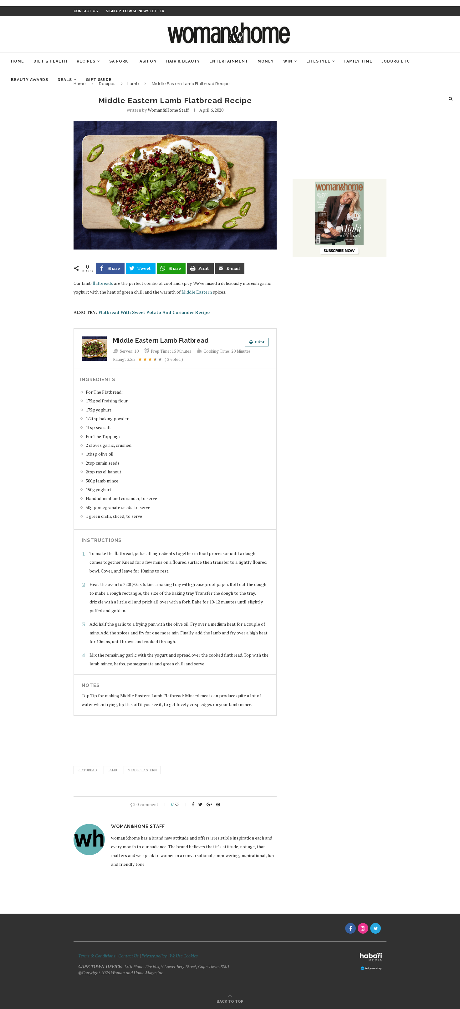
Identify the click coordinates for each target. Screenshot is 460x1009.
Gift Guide (99, 80)
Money (266, 61)
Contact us (86, 11)
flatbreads (103, 283)
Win (288, 61)
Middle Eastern (196, 292)
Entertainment (228, 61)
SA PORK (118, 61)
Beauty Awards (29, 80)
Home (17, 61)
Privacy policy (153, 956)
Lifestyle (318, 61)
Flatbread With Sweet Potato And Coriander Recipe (154, 312)
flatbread (87, 770)
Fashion (147, 61)
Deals (65, 80)
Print (259, 342)
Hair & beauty (183, 61)
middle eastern (142, 770)
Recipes (86, 61)
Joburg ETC (396, 61)
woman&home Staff (168, 110)
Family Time (358, 61)
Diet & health (50, 61)
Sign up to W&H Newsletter (135, 11)
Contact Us (129, 956)
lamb (112, 770)
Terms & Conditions (96, 956)
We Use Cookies (183, 956)
